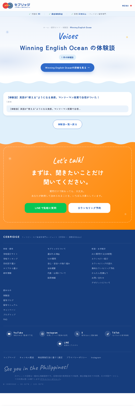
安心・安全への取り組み (59, 263)
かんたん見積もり (100, 273)
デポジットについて (101, 282)
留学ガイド (56, 27)
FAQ (5, 319)
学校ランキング (10, 258)
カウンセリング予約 (89, 208)
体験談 (65, 27)
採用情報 (52, 277)
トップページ (9, 357)
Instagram (96, 357)
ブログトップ (9, 314)
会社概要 (52, 268)
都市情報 (7, 273)
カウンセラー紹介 (100, 258)
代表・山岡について (57, 273)
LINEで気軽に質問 (45, 208)
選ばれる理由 (54, 253)
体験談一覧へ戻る (67, 124)
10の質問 (52, 258)
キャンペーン (9, 309)
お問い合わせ (98, 277)
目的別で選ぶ (9, 263)
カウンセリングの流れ (102, 263)
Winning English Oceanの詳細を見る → (67, 67)
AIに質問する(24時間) (102, 253)
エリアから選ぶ (10, 268)
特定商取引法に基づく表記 (50, 357)
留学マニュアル (10, 304)
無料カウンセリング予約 (103, 268)
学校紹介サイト (10, 253)
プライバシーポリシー (77, 357)
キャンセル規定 (27, 357)
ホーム (46, 27)
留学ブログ (8, 300)
